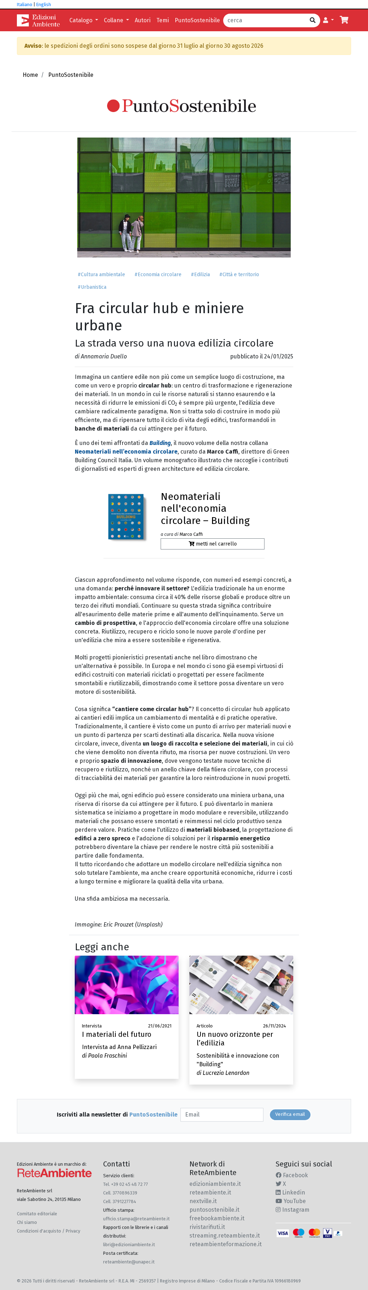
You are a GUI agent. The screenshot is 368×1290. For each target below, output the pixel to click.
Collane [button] (114, 20)
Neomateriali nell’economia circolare (126, 451)
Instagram (295, 1209)
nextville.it (203, 1201)
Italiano (24, 4)
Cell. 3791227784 (119, 1201)
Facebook (294, 1175)
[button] (328, 20)
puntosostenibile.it (214, 1209)
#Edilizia (200, 275)
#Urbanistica (92, 287)
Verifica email (290, 1114)
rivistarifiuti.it (207, 1227)
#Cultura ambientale (101, 275)
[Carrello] (344, 20)
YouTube (294, 1201)
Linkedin (293, 1192)
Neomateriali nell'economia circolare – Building (205, 508)
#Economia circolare (157, 275)
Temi (162, 20)
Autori (143, 20)
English (43, 4)
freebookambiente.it (216, 1218)
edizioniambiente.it (215, 1183)
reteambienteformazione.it (225, 1244)
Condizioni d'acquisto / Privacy (48, 1231)
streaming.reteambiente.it (224, 1235)
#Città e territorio (239, 275)
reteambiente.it (210, 1192)
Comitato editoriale (37, 1213)
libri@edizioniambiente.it (129, 1244)
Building (160, 443)
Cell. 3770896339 (120, 1193)
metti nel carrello (215, 544)
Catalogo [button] (81, 20)
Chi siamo (27, 1222)
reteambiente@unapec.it (129, 1262)
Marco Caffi (191, 534)
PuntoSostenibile (197, 20)
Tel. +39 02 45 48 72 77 (125, 1184)
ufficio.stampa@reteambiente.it (136, 1218)
